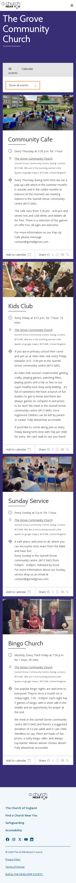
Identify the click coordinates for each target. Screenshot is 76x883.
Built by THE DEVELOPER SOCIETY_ (24, 874)
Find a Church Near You (21, 815)
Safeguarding (14, 823)
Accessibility (13, 830)
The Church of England (21, 808)
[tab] (19, 254)
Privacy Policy (12, 859)
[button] (72, 5)
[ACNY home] (11, 5)
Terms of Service (15, 867)
